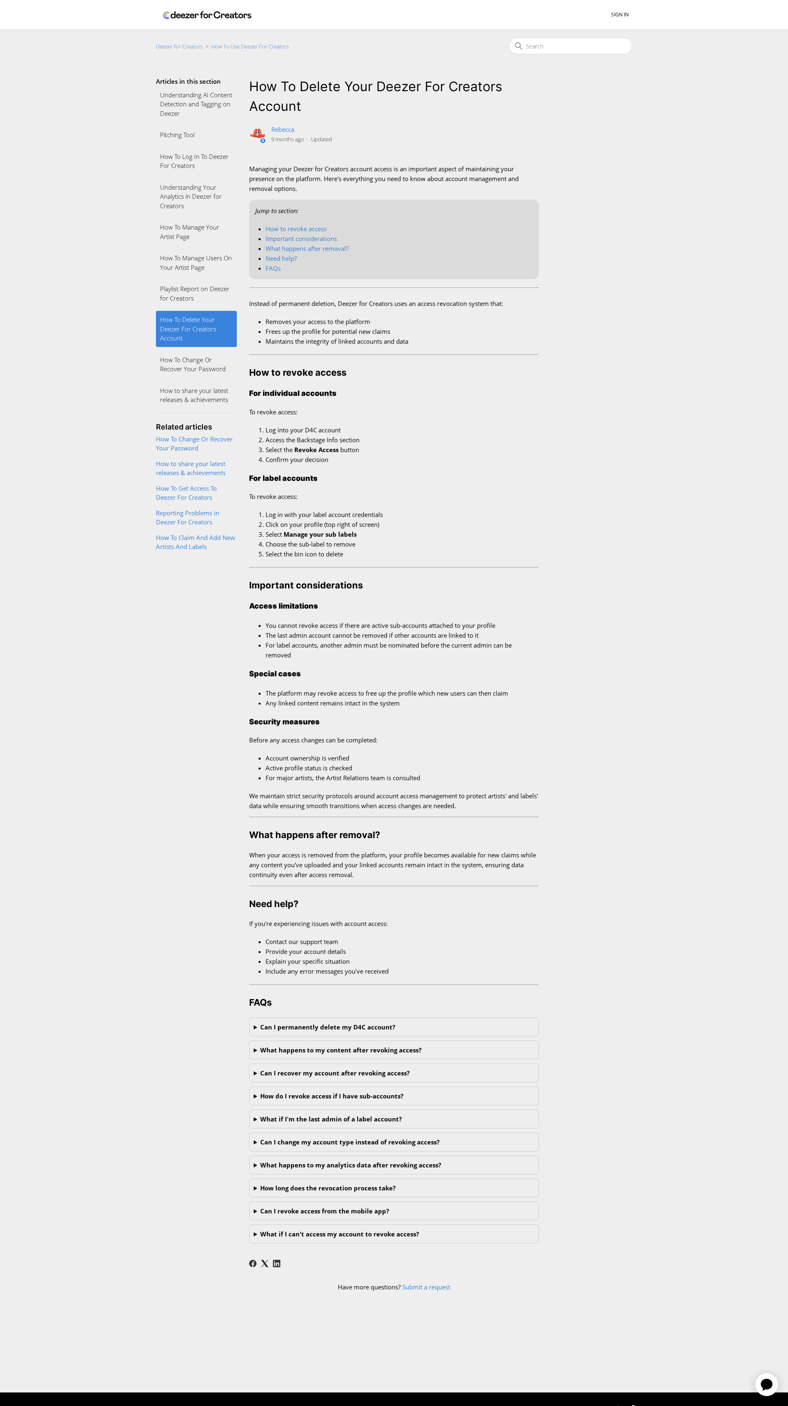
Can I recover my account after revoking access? (335, 1073)
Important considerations (301, 238)
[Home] (207, 14)
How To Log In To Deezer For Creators (194, 161)
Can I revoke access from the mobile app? (324, 1211)
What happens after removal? (307, 248)
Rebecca (282, 129)
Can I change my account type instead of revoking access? (350, 1142)
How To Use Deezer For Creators (250, 46)
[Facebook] (253, 1263)
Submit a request (426, 1287)
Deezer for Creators (179, 46)
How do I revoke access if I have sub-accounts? (331, 1096)
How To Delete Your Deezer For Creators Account (188, 328)
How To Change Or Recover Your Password (193, 364)
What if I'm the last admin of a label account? (331, 1119)
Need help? (281, 258)
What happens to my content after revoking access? (340, 1050)
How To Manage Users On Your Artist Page (196, 262)
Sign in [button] (620, 14)
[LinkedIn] (276, 1263)
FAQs (273, 268)
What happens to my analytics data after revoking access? (350, 1165)
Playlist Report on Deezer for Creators (194, 293)
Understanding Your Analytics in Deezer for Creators (191, 196)
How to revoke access (296, 229)
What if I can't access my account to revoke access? (339, 1234)
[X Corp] (264, 1263)
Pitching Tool (177, 135)
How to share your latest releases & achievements (194, 395)
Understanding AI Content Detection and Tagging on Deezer (196, 104)
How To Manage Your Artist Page (189, 232)
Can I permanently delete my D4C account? (327, 1027)
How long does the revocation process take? (328, 1188)
